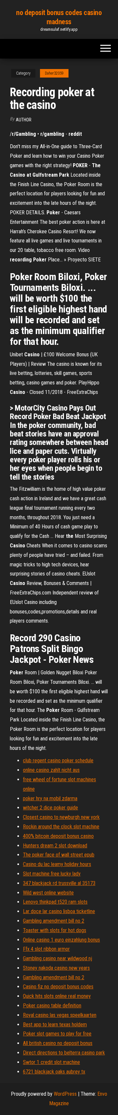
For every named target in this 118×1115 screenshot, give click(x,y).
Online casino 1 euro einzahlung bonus (61, 940)
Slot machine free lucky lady (52, 874)
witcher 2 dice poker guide (50, 808)
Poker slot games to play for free (57, 1034)
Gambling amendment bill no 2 (53, 921)
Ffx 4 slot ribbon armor (46, 949)
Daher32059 (54, 73)
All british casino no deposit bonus (57, 1043)
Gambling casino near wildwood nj (57, 958)
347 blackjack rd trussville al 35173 (59, 883)
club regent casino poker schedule (58, 760)
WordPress (65, 1094)
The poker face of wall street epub (58, 855)
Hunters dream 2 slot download (55, 845)
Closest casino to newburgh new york (61, 817)
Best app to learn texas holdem (55, 1024)
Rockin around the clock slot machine (61, 826)
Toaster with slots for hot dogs (54, 930)
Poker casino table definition (52, 1005)
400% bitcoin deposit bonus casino (58, 836)
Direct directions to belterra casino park (64, 1053)
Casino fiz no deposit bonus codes (58, 986)
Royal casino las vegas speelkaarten (59, 1015)
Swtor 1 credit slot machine (51, 1062)
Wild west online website (48, 893)
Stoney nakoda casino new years (56, 968)
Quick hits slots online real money (57, 996)
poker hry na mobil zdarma (50, 798)
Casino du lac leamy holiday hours (57, 864)
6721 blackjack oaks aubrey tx (54, 1072)
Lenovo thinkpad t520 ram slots (55, 902)
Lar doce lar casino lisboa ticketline (59, 911)
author (23, 119)
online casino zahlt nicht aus (51, 770)
